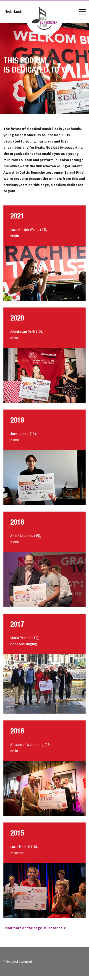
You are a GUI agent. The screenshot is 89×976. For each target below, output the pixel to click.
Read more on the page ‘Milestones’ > (34, 927)
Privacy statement (17, 961)
